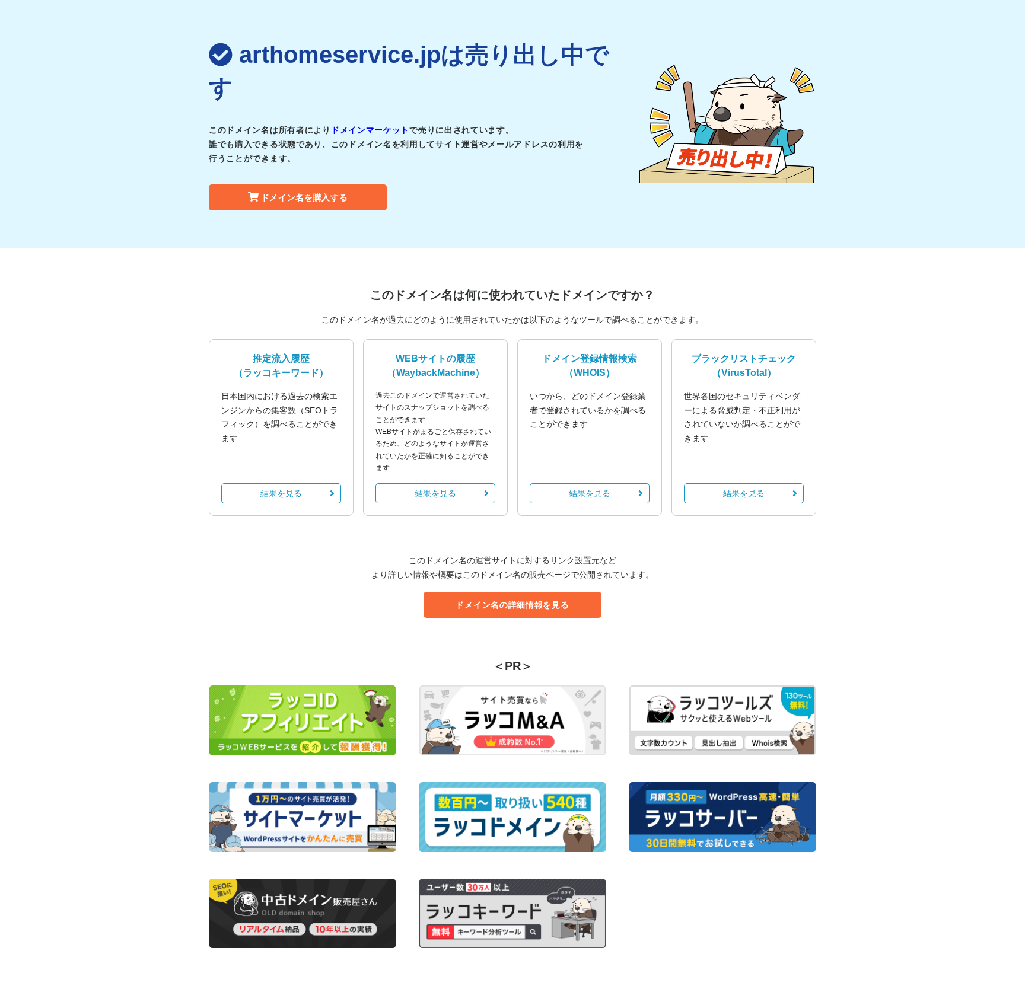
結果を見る (281, 493)
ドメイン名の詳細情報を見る (512, 605)
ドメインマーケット (370, 130)
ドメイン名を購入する (304, 197)
